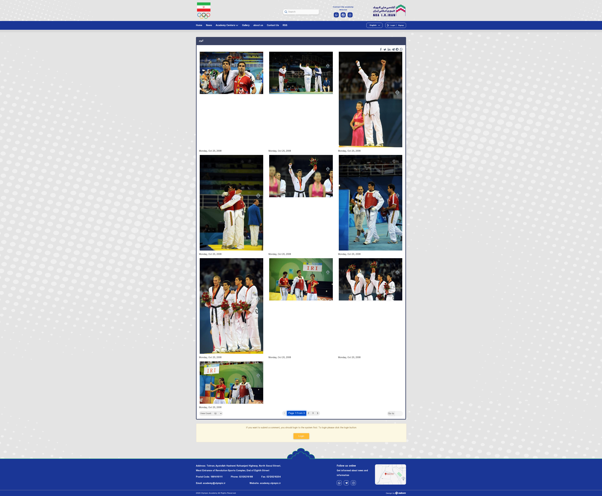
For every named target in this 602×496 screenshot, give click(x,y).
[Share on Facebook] (380, 49)
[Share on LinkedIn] (389, 49)
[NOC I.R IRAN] (203, 10)
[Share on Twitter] (384, 49)
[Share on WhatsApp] (401, 49)
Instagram (353, 482)
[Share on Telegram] (393, 49)
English (373, 25)
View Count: (205, 413)
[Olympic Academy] (389, 11)
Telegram (346, 482)
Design (389, 493)
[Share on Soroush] (397, 49)
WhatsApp (339, 482)
